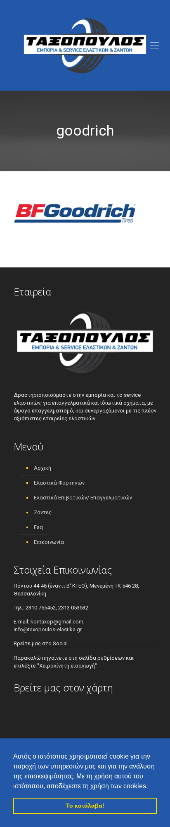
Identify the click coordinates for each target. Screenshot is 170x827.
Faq (38, 527)
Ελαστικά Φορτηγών (59, 483)
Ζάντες (43, 512)
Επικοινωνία (49, 542)
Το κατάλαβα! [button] (85, 805)
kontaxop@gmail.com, (58, 621)
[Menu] (155, 45)
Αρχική (42, 468)
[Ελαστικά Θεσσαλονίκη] (85, 45)
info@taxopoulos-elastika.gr (48, 629)
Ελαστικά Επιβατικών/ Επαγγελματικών (83, 497)
